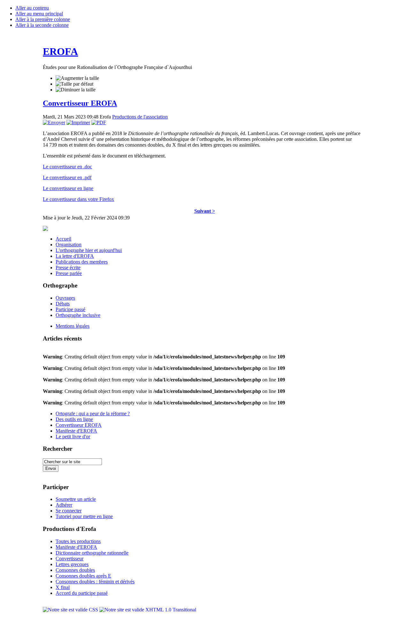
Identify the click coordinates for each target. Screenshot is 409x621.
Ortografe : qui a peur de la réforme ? (93, 413)
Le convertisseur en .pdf (67, 177)
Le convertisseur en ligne (68, 188)
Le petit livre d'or (73, 436)
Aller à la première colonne (42, 19)
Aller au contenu (32, 8)
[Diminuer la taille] (76, 90)
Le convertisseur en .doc (67, 166)
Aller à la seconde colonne (42, 25)
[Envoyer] (54, 122)
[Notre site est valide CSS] (71, 609)
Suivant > (204, 211)
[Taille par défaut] (74, 84)
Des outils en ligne (74, 419)
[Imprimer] (78, 122)
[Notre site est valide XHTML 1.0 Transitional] (147, 609)
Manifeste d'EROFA (76, 430)
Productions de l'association (140, 116)
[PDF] (98, 122)
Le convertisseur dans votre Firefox (78, 199)
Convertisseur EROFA (80, 103)
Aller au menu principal (39, 13)
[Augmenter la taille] (77, 78)
